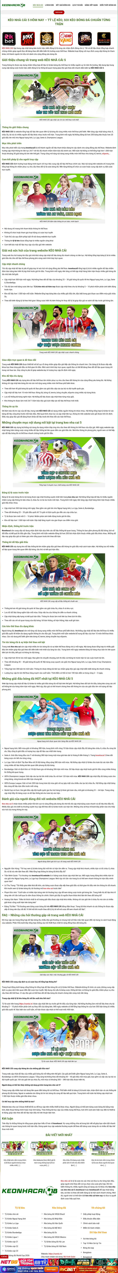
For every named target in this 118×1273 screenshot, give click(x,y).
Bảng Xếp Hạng (91, 5)
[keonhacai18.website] (13, 5)
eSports (105, 154)
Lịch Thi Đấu (77, 5)
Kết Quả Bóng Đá (63, 5)
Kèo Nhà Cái (38, 5)
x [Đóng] (4, 1256)
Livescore (49, 5)
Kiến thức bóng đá (108, 5)
